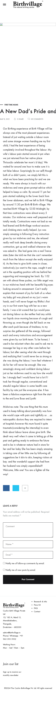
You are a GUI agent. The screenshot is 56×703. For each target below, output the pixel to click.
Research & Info (40, 601)
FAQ (36, 608)
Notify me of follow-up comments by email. (25, 563)
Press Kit (37, 605)
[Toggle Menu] (4, 4)
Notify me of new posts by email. (21, 570)
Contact (37, 611)
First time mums (11, 105)
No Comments (37, 119)
